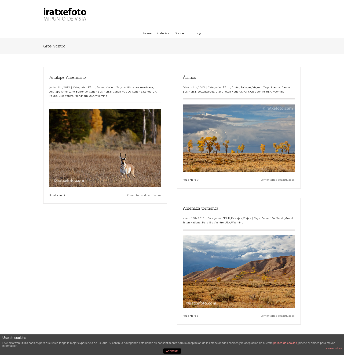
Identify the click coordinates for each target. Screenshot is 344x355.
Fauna (101, 87)
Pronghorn (81, 95)
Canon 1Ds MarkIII (100, 91)
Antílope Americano (67, 77)
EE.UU (91, 87)
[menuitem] (150, 33)
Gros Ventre (66, 95)
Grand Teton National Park (232, 91)
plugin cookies (334, 348)
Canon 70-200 (122, 91)
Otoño (235, 87)
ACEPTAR (172, 351)
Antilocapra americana (138, 87)
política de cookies (285, 343)
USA (91, 95)
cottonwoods (206, 91)
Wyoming (101, 95)
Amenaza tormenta (200, 208)
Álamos (189, 77)
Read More (56, 195)
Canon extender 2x (144, 91)
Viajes (109, 87)
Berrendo (82, 91)
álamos (276, 87)
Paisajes (246, 87)
